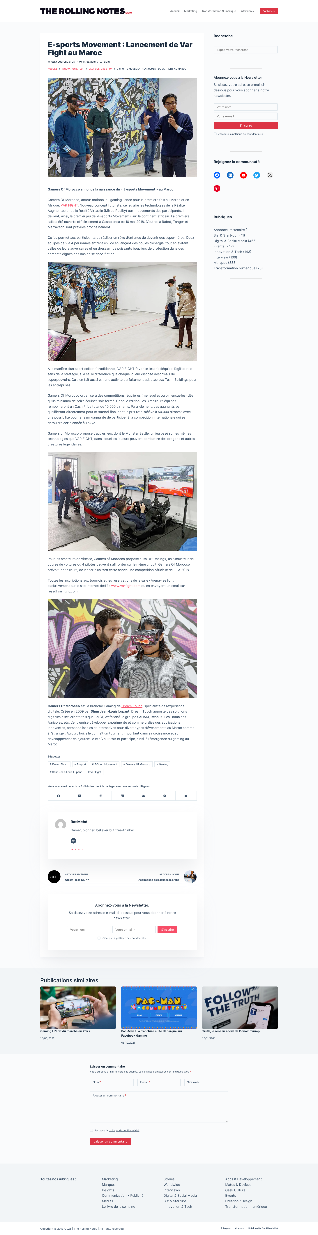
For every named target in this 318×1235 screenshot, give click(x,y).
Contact (239, 1228)
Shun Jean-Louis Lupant (66, 772)
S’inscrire (167, 929)
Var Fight (94, 772)
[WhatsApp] (165, 796)
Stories (169, 1179)
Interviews (247, 11)
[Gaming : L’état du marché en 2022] (78, 1007)
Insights (108, 1190)
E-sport (80, 764)
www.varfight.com (125, 586)
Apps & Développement (243, 1179)
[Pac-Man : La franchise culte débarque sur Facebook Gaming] (159, 1007)
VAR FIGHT (69, 205)
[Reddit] (143, 796)
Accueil (175, 11)
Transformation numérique (219, 11)
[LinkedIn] (122, 796)
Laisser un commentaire (110, 1141)
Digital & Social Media (230, 241)
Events (219, 246)
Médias (107, 1201)
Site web (193, 1082)
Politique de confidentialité (263, 1228)
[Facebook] (58, 796)
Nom (97, 1082)
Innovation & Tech (228, 252)
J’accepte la (124, 938)
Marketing (190, 11)
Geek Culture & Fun (63, 61)
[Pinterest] (101, 796)
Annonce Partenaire (229, 230)
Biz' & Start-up (225, 235)
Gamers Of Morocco (136, 764)
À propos (226, 1228)
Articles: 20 (77, 849)
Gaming (162, 764)
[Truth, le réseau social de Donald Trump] (240, 1007)
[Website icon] (73, 841)
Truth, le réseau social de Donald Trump (231, 1031)
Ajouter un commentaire (109, 1095)
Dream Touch (131, 706)
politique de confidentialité (131, 938)
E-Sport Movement (104, 764)
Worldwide (172, 1185)
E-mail (145, 1082)
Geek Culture (235, 1190)
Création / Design (238, 1201)
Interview (221, 257)
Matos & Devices (238, 1185)
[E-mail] (186, 796)
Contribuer (268, 11)
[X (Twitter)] (80, 796)
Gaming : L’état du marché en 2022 (65, 1031)
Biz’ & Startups (175, 1201)
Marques (220, 263)
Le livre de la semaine (118, 1206)
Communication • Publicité (122, 1195)
